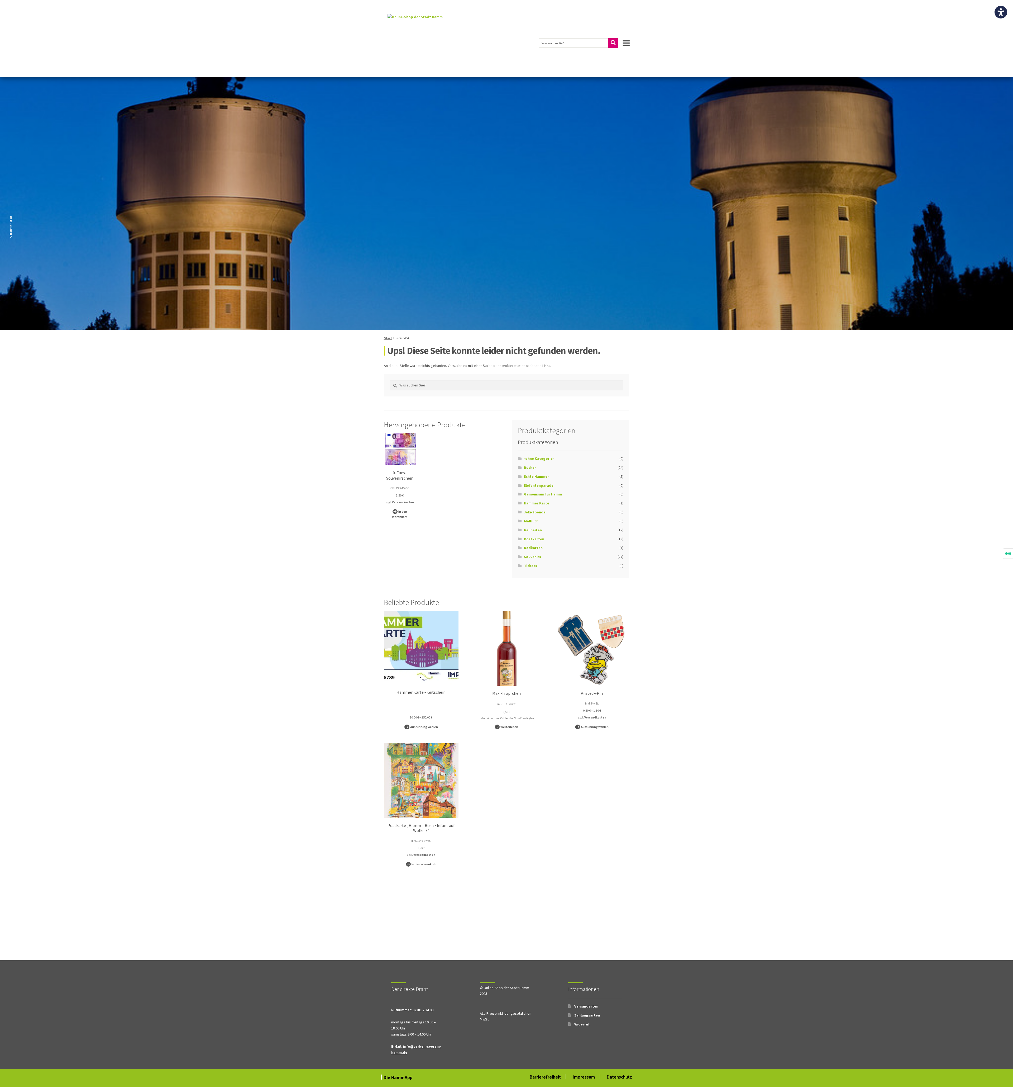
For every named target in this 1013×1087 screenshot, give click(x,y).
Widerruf (582, 1024)
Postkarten (534, 539)
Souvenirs (532, 556)
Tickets (530, 565)
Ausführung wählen (424, 727)
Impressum (584, 1077)
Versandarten (586, 1006)
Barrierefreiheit (545, 1077)
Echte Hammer (536, 476)
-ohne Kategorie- (539, 458)
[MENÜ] (626, 45)
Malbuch (531, 521)
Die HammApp (399, 1077)
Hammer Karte (536, 503)
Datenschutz (619, 1077)
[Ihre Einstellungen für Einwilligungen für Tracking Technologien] (1008, 554)
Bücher (530, 467)
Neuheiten (533, 530)
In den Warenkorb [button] (400, 514)
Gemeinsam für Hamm (543, 494)
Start (388, 338)
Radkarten (533, 547)
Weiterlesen (509, 727)
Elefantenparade (538, 485)
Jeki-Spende (535, 512)
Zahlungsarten (587, 1015)
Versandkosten (403, 502)
